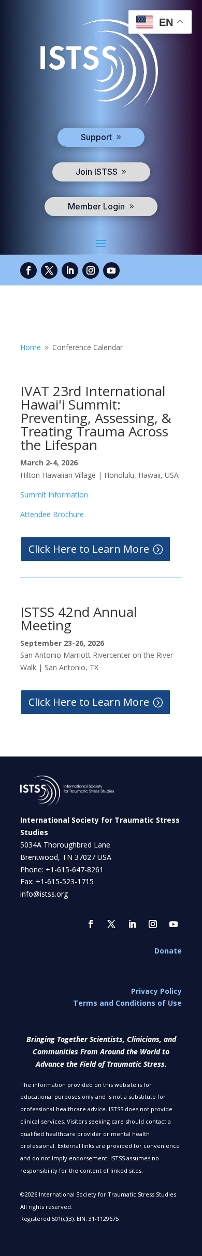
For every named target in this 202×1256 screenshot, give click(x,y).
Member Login (96, 206)
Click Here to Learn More (88, 549)
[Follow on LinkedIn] (70, 270)
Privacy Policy (156, 991)
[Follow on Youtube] (111, 270)
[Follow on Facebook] (28, 270)
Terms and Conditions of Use (127, 1003)
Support (96, 137)
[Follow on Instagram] (90, 270)
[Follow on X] (49, 270)
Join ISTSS (97, 172)
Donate (168, 951)
